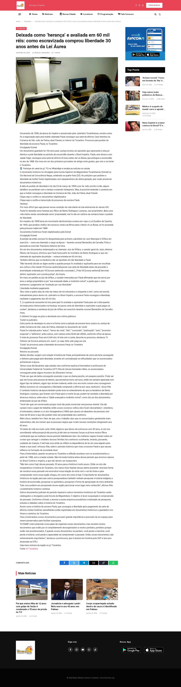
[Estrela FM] (21, 5)
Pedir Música (154, 5)
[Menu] (19, 14)
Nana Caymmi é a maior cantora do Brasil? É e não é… (153, 124)
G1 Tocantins (32, 548)
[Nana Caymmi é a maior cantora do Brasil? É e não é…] (132, 126)
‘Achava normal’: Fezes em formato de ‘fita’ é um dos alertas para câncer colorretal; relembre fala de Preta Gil (153, 79)
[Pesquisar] (155, 14)
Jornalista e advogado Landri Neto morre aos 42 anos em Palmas (65, 606)
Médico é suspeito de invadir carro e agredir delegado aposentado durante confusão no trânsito (153, 108)
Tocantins (21, 28)
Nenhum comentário (42, 53)
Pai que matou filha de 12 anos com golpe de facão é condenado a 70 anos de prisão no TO (31, 607)
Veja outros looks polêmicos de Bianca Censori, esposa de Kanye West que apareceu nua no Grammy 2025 (152, 94)
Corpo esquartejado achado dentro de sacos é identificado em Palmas (101, 606)
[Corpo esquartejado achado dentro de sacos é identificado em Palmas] (102, 589)
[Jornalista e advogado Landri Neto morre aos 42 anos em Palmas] (67, 589)
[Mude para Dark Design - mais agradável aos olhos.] (159, 14)
